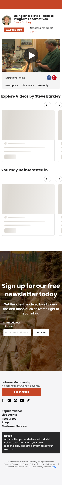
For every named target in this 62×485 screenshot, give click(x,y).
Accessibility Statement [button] (16, 467)
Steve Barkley (22, 22)
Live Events (9, 415)
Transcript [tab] (43, 85)
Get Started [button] (21, 391)
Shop (5, 422)
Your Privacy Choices (41, 467)
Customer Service (14, 426)
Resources (9, 419)
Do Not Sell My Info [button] (48, 464)
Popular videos (12, 411)
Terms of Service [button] (11, 464)
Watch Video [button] (14, 29)
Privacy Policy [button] (29, 464)
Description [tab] (11, 85)
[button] (41, 30)
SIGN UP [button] (41, 332)
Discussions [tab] (28, 85)
